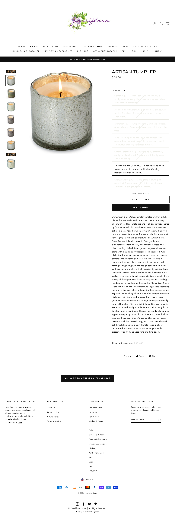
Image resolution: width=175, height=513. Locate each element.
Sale (145, 51)
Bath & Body (70, 46)
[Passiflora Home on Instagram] (77, 504)
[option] (87, 59)
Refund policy (53, 416)
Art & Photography (105, 51)
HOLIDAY (157, 51)
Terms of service (54, 421)
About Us (51, 407)
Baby (125, 46)
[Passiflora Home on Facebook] (83, 504)
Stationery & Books (145, 46)
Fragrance (119, 90)
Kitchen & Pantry (93, 46)
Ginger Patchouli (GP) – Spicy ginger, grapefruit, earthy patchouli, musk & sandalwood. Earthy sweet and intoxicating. (139, 155)
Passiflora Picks (28, 46)
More (20, 422)
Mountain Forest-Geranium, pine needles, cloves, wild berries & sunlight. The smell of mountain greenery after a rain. (140, 113)
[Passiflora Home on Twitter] (89, 504)
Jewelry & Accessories (58, 51)
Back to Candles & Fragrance (89, 378)
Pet (124, 51)
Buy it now (141, 207)
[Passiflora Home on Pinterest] (95, 504)
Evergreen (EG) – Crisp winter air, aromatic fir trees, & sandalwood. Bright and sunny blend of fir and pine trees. (140, 127)
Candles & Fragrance (26, 51)
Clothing (83, 51)
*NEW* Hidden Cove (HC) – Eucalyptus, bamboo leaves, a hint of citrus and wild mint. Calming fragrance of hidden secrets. (139, 169)
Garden (113, 46)
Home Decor (50, 46)
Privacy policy (53, 412)
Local (134, 51)
